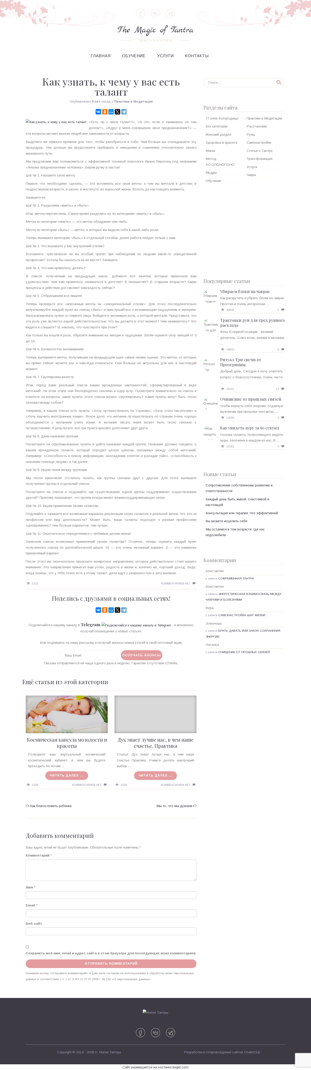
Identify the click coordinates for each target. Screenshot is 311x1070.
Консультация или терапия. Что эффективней (242, 513)
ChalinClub (252, 1052)
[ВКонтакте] (98, 111)
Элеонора (214, 623)
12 (277, 389)
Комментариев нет (175, 583)
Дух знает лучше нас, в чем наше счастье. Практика (155, 742)
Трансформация (260, 159)
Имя (29, 887)
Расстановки (257, 126)
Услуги (165, 56)
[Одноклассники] (104, 111)
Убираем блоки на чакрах (245, 291)
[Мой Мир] (111, 111)
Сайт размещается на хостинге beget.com (155, 1067)
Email (30, 905)
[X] (117, 111)
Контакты (197, 56)
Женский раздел (218, 134)
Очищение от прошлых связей (250, 399)
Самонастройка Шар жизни (241, 615)
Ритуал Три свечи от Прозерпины (240, 362)
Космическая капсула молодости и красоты (67, 742)
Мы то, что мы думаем (174, 806)
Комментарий (37, 855)
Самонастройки (259, 142)
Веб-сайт (34, 923)
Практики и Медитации (133, 101)
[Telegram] (124, 111)
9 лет (96, 101)
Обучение (134, 56)
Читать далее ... (67, 775)
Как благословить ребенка (50, 806)
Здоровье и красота (221, 142)
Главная (101, 56)
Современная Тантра (236, 578)
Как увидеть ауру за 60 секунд (249, 428)
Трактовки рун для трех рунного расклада (252, 322)
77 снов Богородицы (222, 118)
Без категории (216, 126)
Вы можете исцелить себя (226, 521)
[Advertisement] (244, 229)
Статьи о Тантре (260, 151)
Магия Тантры (110, 1052)
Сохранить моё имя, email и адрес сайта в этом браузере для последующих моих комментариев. (111, 953)
